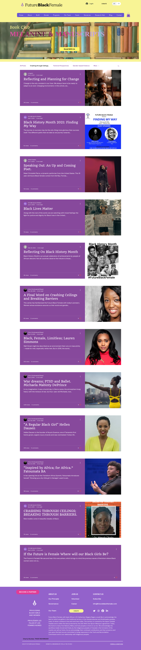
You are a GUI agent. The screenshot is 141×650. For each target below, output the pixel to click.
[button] (29, 15)
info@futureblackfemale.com (105, 604)
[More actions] (81, 74)
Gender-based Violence (81, 66)
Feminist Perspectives (61, 66)
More (95, 66)
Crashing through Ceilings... (39, 66)
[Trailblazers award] (67, 61)
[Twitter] (94, 610)
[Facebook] (102, 610)
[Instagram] (98, 610)
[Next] (137, 40)
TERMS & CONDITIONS (116, 644)
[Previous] (1, 40)
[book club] (69, 61)
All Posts (23, 66)
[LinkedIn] (107, 610)
